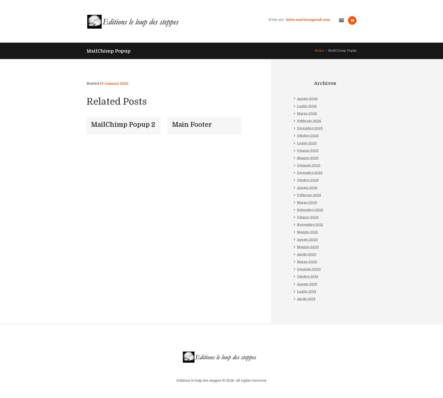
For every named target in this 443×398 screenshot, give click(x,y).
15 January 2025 (114, 83)
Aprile (306, 254)
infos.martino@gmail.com (308, 19)
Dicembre (310, 128)
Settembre (310, 210)
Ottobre (308, 135)
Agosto (307, 99)
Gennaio (308, 165)
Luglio (307, 106)
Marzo (307, 113)
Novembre (310, 224)
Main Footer (192, 124)
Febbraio (309, 121)
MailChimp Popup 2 (123, 124)
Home (319, 50)
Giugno (307, 150)
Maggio (307, 158)
